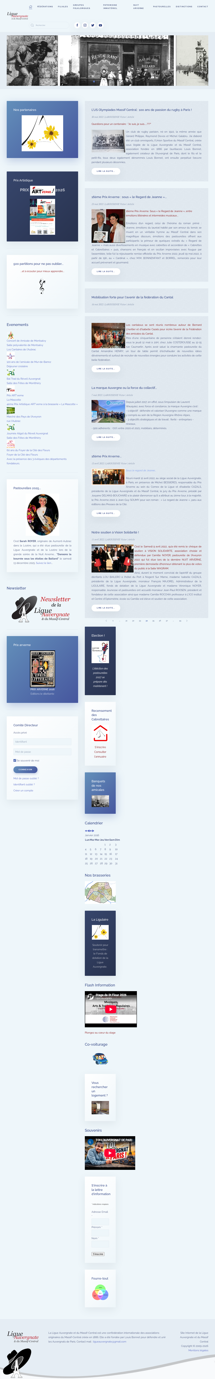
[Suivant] (186, 620)
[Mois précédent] (88, 831)
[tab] (82, 81)
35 (153, 621)
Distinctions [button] (184, 7)
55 (180, 621)
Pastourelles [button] (162, 7)
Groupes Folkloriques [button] (81, 6)
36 (160, 621)
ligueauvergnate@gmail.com (109, 1341)
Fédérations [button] (45, 7)
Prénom (97, 1227)
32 (133, 621)
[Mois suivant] (93, 831)
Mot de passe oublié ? (26, 778)
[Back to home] (18, 16)
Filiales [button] (63, 7)
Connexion (25, 770)
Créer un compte (23, 790)
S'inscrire (100, 747)
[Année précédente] (86, 831)
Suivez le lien (43, 563)
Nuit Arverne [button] (138, 6)
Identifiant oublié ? (24, 784)
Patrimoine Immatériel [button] (110, 6)
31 (126, 621)
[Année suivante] (91, 831)
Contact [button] (202, 7)
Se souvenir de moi (27, 760)
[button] (30, 6)
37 (167, 621)
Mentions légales (198, 1350)
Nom (95, 1238)
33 (140, 621)
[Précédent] (106, 620)
